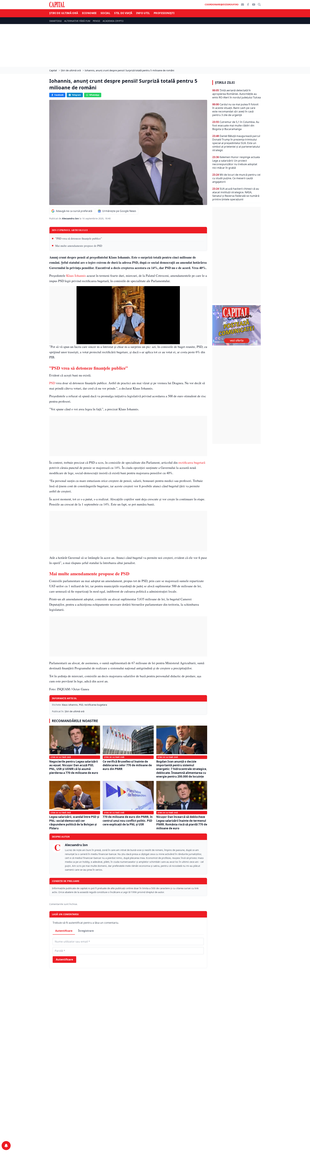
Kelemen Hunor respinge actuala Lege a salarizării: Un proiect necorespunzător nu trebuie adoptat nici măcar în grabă (236, 162)
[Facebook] (248, 4)
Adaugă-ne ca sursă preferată (74, 211)
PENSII (96, 20)
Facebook (58, 95)
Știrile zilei (225, 82)
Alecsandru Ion (70, 218)
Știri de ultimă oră (63, 13)
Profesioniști (164, 13)
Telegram (76, 95)
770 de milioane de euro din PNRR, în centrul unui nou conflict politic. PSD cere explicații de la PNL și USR (128, 820)
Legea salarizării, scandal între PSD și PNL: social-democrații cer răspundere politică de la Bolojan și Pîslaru (74, 822)
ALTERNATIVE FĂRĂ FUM (77, 20)
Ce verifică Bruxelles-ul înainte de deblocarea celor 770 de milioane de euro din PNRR (127, 765)
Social (105, 13)
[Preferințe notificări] (6, 1145)
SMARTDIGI (55, 20)
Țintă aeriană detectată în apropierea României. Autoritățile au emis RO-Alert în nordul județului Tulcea (236, 94)
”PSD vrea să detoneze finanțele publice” (78, 238)
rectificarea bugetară (191, 462)
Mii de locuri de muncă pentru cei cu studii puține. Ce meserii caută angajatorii (236, 178)
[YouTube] (253, 4)
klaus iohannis (70, 704)
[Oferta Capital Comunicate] (236, 325)
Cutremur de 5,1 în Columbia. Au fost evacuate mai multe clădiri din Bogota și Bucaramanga (235, 125)
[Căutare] (259, 4)
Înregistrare (86, 931)
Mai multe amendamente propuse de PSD (78, 246)
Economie (89, 13)
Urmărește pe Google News (119, 211)
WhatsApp (94, 95)
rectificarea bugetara (95, 704)
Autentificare (63, 931)
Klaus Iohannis (76, 275)
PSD (52, 383)
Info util (143, 13)
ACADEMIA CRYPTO (113, 20)
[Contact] (242, 4)
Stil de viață (123, 13)
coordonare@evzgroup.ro (221, 4)
